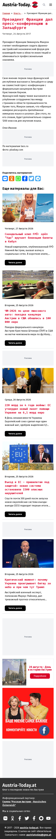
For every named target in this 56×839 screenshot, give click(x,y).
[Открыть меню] (51, 5)
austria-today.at (29, 827)
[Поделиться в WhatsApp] (18, 178)
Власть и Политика (18, 13)
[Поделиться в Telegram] (38, 178)
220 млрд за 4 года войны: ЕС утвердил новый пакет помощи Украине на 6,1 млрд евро (25, 371)
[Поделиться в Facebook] (24, 178)
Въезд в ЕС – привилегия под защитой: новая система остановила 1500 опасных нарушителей (26, 444)
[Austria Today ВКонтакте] (5, 818)
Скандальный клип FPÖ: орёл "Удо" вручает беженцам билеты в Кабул (23, 197)
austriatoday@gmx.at (38, 834)
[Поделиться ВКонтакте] (5, 178)
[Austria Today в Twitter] (27, 818)
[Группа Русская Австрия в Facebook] (34, 818)
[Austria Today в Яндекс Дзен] (41, 818)
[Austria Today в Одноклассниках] (12, 818)
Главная (6, 13)
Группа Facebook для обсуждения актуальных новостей (21, 691)
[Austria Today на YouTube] (48, 818)
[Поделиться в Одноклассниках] (11, 178)
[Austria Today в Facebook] (19, 818)
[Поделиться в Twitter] (31, 178)
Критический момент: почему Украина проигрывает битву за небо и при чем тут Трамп (26, 542)
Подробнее (40, 676)
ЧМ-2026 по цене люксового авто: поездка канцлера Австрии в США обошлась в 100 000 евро (27, 273)
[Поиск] (44, 5)
